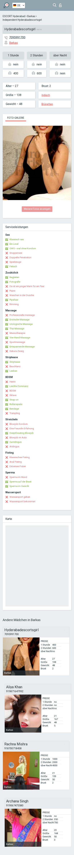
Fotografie (15, 281)
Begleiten (14, 277)
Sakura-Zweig (17, 351)
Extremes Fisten (18, 466)
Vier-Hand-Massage (20, 337)
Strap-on (14, 399)
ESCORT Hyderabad (14, 16)
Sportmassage (17, 342)
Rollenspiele (16, 404)
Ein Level (14, 244)
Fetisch (13, 266)
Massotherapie (17, 333)
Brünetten (47, 104)
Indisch (45, 95)
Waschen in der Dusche (22, 295)
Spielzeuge (15, 262)
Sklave (13, 395)
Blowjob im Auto (18, 437)
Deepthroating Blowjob (22, 433)
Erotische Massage (19, 319)
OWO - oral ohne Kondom (23, 248)
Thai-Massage (17, 328)
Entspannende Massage (22, 346)
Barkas (31, 16)
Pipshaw (14, 299)
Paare (12, 290)
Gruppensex (16, 253)
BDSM (13, 390)
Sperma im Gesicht (19, 486)
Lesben (13, 371)
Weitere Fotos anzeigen (37, 208)
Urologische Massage (21, 324)
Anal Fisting (16, 461)
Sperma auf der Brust (20, 481)
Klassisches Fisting (20, 457)
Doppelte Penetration (20, 257)
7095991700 (17, 37)
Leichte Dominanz (19, 386)
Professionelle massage (22, 315)
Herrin (13, 381)
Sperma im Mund (18, 477)
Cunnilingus (16, 442)
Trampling (15, 413)
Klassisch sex (17, 239)
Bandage (14, 408)
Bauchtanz (15, 366)
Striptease (15, 362)
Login (61, 4)
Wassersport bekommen (22, 501)
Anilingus (14, 446)
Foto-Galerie (15, 117)
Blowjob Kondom (19, 424)
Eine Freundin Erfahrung (22, 428)
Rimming (14, 304)
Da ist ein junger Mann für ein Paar (27, 286)
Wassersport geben (20, 497)
